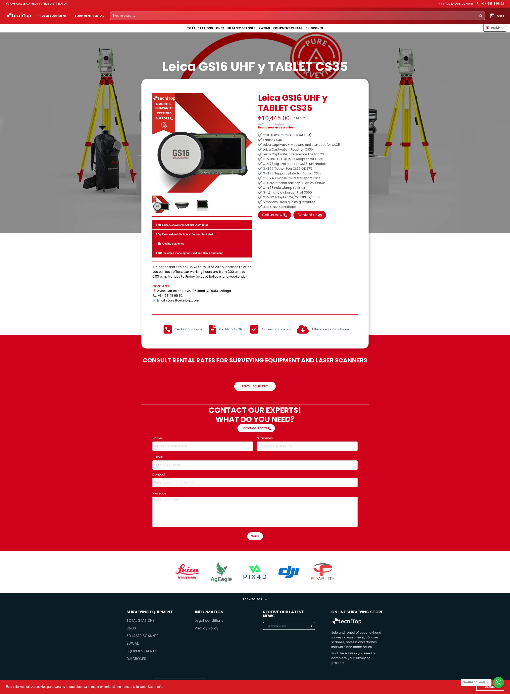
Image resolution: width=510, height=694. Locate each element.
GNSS (220, 28)
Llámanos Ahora (254, 428)
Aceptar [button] (490, 686)
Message (160, 493)
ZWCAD (264, 28)
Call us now (272, 214)
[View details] (347, 621)
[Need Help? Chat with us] (498, 682)
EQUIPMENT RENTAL (89, 16)
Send (255, 536)
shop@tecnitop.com (458, 4)
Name (157, 438)
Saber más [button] (155, 686)
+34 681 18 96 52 (492, 4)
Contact (159, 474)
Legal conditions (209, 620)
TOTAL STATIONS (200, 28)
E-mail (158, 457)
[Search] (480, 16)
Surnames (265, 438)
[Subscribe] (311, 626)
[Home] (19, 16)
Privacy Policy (206, 628)
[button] (495, 27)
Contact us (307, 214)
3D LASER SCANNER (241, 28)
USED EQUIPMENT (54, 16)
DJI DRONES (314, 28)
